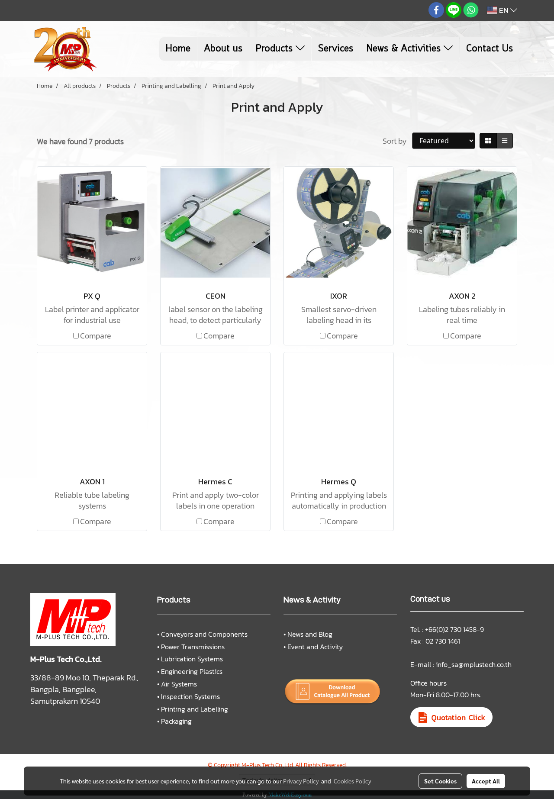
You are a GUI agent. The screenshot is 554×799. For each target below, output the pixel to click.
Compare (95, 336)
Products (276, 49)
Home (178, 49)
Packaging (176, 721)
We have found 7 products (80, 141)
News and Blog (309, 634)
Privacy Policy (301, 781)
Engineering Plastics (191, 671)
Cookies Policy (352, 781)
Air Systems (179, 684)
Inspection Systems (190, 696)
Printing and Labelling (194, 709)
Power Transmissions (193, 646)
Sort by (397, 141)
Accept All (486, 781)
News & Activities (405, 49)
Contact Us (489, 49)
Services (335, 49)
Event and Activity (315, 646)
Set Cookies (440, 781)
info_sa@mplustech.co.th (474, 664)
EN (503, 10)
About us (223, 49)
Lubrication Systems (192, 659)
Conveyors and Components (204, 634)
